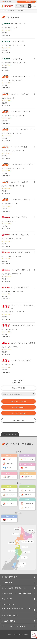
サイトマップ (7, 599)
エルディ (9, 467)
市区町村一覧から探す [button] (18, 407)
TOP (2, 10)
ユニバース (10, 490)
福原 (26, 467)
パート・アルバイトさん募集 (12, 626)
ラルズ (9, 459)
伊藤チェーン (29, 503)
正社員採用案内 (8, 621)
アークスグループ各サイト (24, 1)
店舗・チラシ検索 (10, 10)
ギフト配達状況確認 (9, 615)
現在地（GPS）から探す (18, 401)
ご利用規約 (6, 582)
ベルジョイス (11, 494)
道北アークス (11, 477)
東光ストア (10, 463)
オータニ (9, 519)
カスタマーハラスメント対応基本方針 (16, 593)
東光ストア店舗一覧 (18, 388)
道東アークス (29, 459)
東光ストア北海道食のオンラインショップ (17, 610)
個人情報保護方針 (8, 577)
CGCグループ (7, 604)
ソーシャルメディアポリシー (12, 588)
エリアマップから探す (18, 413)
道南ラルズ (28, 477)
